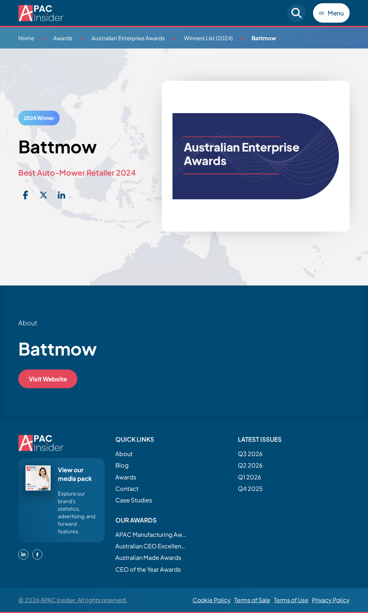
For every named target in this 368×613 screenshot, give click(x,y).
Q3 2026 (250, 454)
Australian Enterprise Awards (128, 37)
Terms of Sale (252, 600)
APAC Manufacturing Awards (151, 534)
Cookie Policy (212, 600)
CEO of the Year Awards (148, 569)
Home (26, 37)
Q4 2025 (250, 488)
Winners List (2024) (208, 37)
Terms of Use (291, 600)
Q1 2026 (249, 477)
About (124, 454)
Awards (63, 37)
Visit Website (48, 379)
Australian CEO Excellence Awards (151, 546)
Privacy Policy (331, 600)
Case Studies (133, 500)
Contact (126, 488)
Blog (122, 465)
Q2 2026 (250, 465)
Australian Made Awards (148, 557)
